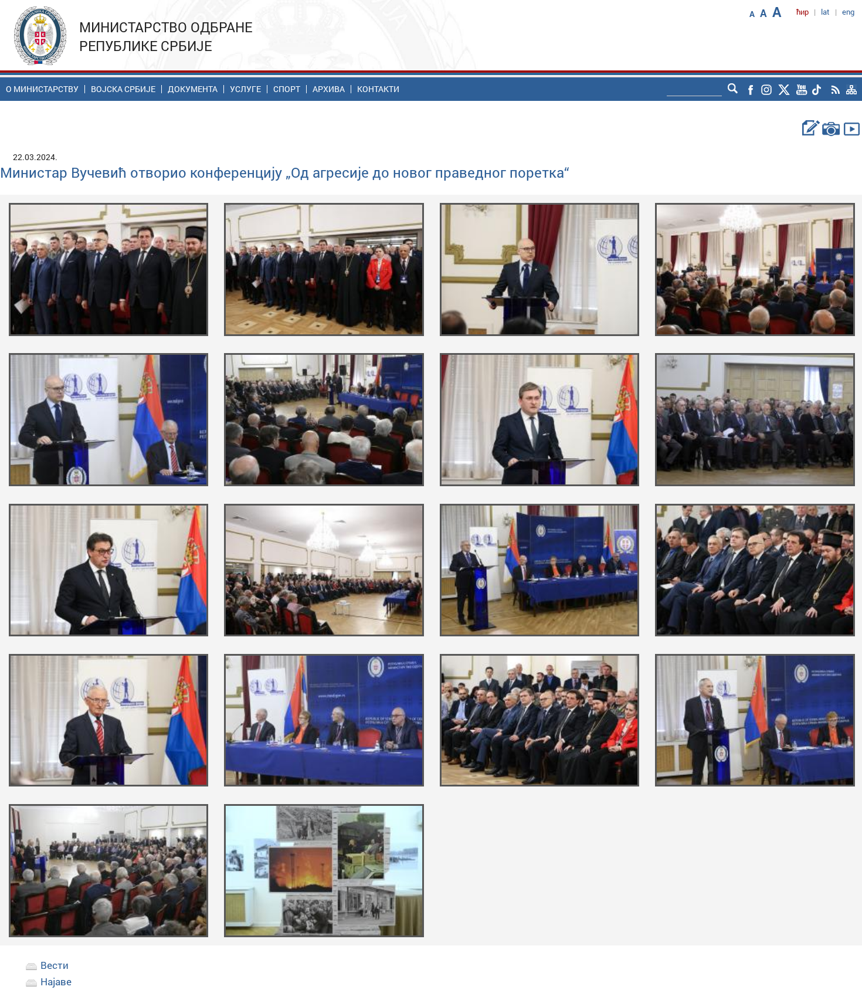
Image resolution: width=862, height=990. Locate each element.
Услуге (245, 89)
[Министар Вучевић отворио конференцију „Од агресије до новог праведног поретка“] (109, 268)
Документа (193, 89)
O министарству (42, 89)
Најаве (56, 981)
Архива (329, 89)
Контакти (378, 89)
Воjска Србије (123, 89)
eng (848, 11)
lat (825, 11)
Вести (54, 965)
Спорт (286, 89)
